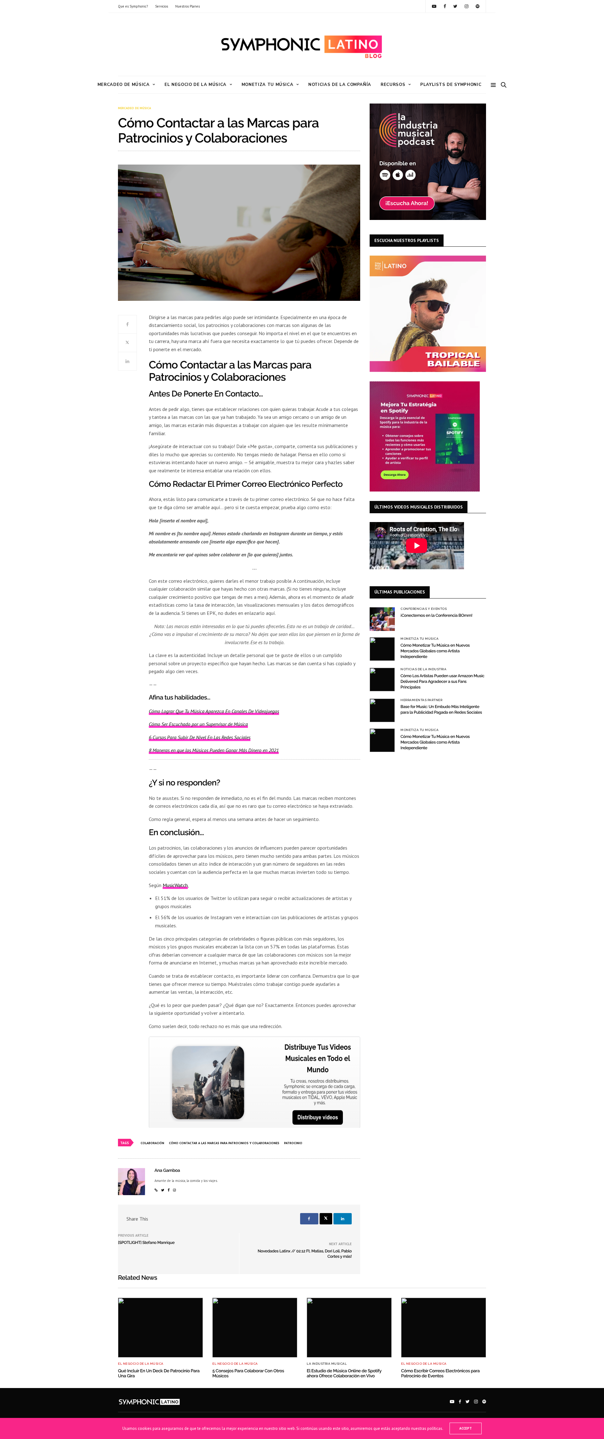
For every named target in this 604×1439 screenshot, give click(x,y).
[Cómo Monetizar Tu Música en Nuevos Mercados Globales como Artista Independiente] (382, 649)
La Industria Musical (327, 1363)
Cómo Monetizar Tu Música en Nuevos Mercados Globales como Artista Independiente (435, 651)
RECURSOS (393, 84)
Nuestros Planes (187, 6)
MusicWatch (175, 885)
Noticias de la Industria (423, 669)
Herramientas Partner (421, 700)
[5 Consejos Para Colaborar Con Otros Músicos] (254, 1327)
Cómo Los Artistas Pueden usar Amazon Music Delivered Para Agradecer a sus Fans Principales (442, 682)
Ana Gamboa (167, 1170)
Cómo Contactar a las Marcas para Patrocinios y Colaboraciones (224, 1143)
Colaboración (152, 1143)
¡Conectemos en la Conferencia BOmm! (436, 615)
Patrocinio (293, 1143)
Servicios (161, 6)
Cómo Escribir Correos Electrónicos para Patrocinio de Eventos (440, 1374)
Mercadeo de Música (124, 84)
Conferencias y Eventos (423, 608)
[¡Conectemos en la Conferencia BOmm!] (382, 619)
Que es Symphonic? (133, 6)
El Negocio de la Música (195, 84)
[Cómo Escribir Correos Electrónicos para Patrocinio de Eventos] (443, 1327)
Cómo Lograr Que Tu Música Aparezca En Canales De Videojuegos (214, 711)
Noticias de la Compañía (339, 84)
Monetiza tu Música (268, 84)
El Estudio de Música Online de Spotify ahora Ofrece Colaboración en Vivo (344, 1374)
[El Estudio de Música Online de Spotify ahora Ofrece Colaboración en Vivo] (349, 1327)
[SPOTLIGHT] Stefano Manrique (146, 1242)
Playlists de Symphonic (450, 84)
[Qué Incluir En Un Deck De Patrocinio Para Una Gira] (160, 1327)
